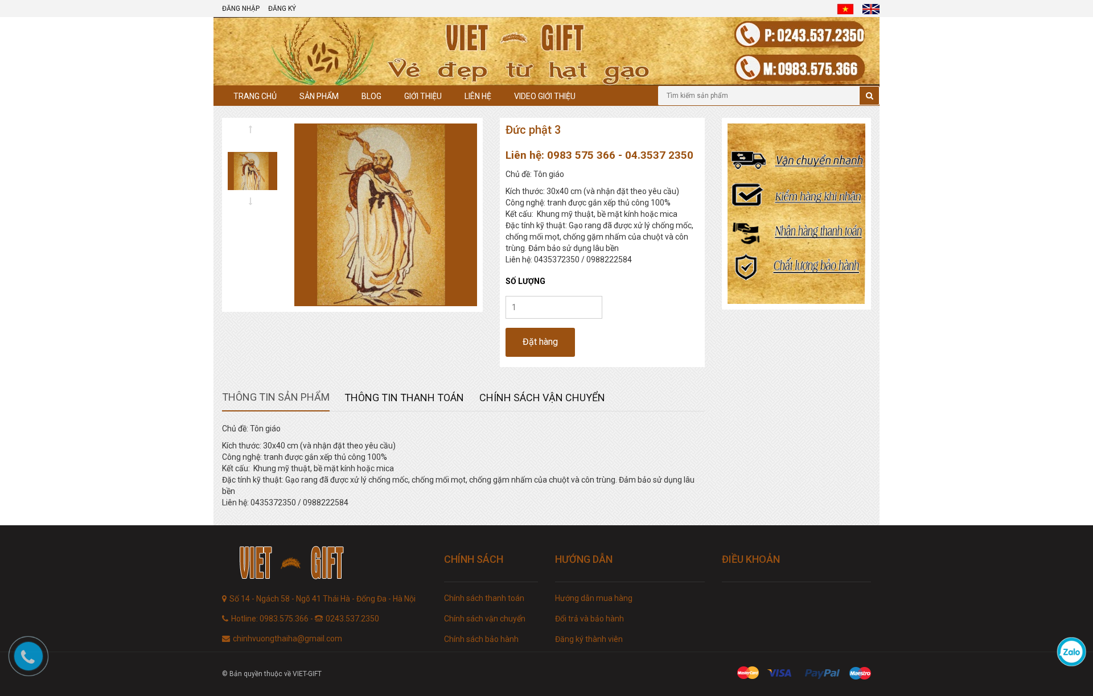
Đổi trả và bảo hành (589, 618)
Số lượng (525, 281)
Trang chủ (255, 96)
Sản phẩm (319, 96)
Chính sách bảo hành (481, 639)
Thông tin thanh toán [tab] (404, 397)
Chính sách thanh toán (484, 598)
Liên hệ (478, 96)
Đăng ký (282, 9)
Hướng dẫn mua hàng (593, 598)
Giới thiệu (423, 96)
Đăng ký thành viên (589, 639)
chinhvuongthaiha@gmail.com (287, 638)
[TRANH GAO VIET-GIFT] (324, 564)
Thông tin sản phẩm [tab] (276, 397)
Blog (371, 96)
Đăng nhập (241, 9)
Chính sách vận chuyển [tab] (542, 397)
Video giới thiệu (545, 96)
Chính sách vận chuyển (484, 618)
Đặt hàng (540, 341)
